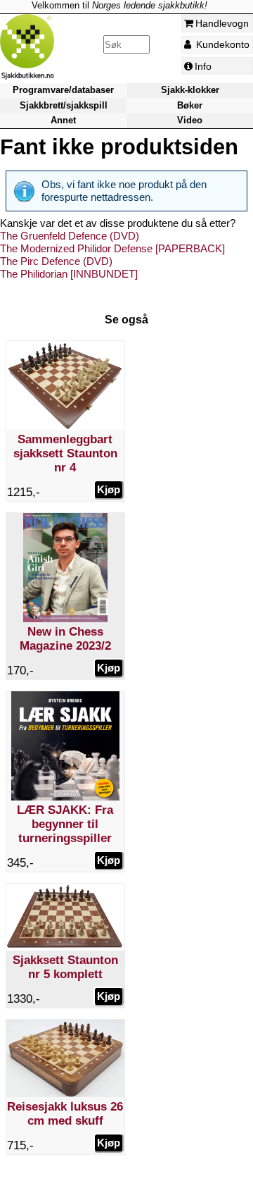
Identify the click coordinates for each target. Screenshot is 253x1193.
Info (203, 66)
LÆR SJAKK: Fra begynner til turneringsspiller (65, 824)
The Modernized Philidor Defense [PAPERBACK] (112, 248)
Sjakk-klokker (190, 90)
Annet (63, 120)
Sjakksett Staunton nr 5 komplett (65, 967)
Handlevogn (222, 23)
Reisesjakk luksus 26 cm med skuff (65, 1113)
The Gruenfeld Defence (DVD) (69, 236)
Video (189, 120)
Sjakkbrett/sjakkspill (64, 105)
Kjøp (108, 489)
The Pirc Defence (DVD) (56, 261)
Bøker (189, 105)
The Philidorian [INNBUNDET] (69, 274)
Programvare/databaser (63, 90)
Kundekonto (221, 44)
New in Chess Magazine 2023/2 (65, 639)
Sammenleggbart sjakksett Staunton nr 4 (65, 453)
